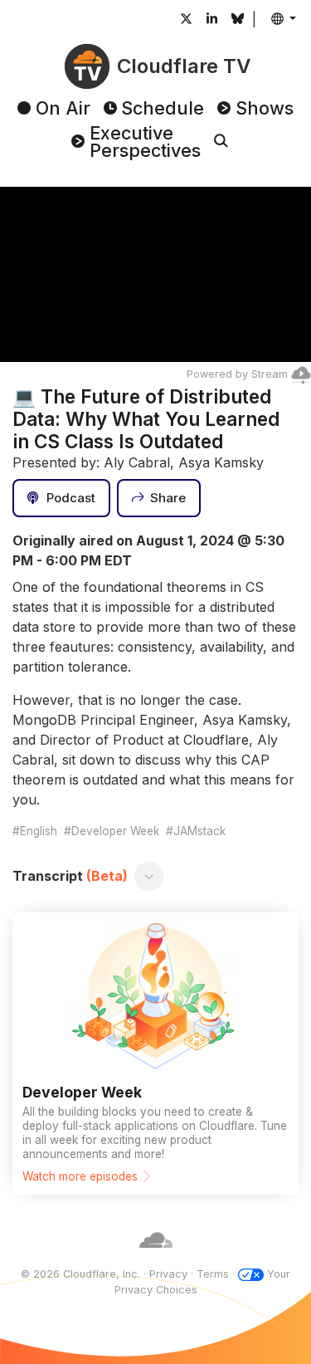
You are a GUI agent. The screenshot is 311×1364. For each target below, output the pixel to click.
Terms (213, 1274)
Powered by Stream (237, 374)
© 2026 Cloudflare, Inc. (80, 1274)
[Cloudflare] (156, 1257)
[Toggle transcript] (149, 876)
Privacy (168, 1274)
